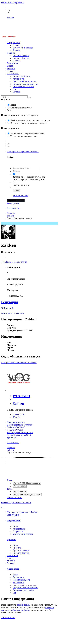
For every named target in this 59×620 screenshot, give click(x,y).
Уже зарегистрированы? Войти (23, 151)
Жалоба (16, 417)
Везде (13, 105)
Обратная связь (14, 497)
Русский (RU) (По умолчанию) (27, 483)
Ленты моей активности (24, 81)
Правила (11, 53)
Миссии (11, 68)
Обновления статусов (21, 107)
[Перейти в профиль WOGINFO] (19, 390)
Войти (16, 190)
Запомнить (18, 177)
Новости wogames (15, 422)
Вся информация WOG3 (19, 435)
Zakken (18, 404)
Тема (9, 489)
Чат (14, 89)
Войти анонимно (21, 185)
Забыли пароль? (20, 195)
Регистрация (13, 203)
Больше (16, 50)
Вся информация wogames (20, 424)
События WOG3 (15, 430)
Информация (13, 42)
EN (9, 13)
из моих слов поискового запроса (30, 120)
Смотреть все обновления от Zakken (19, 362)
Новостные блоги (21, 76)
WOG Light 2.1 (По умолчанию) (27, 495)
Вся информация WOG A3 (20, 432)
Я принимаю (8, 617)
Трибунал (11, 437)
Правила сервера (21, 55)
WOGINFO (21, 396)
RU (9, 10)
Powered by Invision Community (16, 502)
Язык (9, 480)
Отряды (10, 71)
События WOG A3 (16, 427)
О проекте (18, 45)
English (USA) (19, 486)
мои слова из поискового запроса (28, 123)
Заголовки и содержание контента (27, 133)
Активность (13, 73)
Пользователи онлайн (23, 86)
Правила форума (21, 58)
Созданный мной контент (25, 84)
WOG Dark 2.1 (20, 492)
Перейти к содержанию (12, 2)
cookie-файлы (23, 605)
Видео (10, 66)
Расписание (12, 63)
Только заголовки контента (23, 136)
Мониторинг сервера (23, 47)
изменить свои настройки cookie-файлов (27, 608)
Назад (15, 526)
